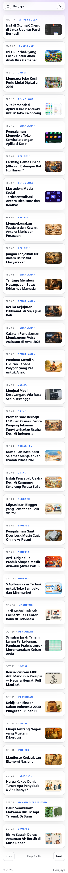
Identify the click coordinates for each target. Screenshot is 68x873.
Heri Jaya (59, 870)
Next (59, 856)
